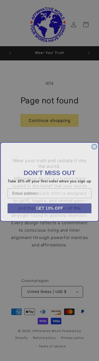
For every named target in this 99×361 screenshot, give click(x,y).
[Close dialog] (94, 145)
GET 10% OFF (49, 207)
